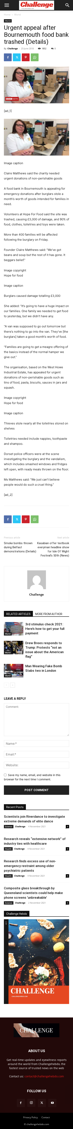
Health (8, 848)
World (17, 14)
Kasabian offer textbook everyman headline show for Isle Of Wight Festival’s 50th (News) (53, 549)
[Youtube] (52, 1103)
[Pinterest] (26, 57)
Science (8, 826)
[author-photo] (36, 589)
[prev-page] (6, 685)
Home (7, 14)
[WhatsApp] (35, 57)
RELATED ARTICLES (18, 614)
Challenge (12, 48)
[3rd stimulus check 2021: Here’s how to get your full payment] (13, 629)
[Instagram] (31, 1103)
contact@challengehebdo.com (44, 1076)
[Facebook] (8, 57)
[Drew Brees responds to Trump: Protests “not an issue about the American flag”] (13, 647)
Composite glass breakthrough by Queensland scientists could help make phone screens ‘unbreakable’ (33, 892)
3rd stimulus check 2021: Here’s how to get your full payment (44, 628)
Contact (45, 1117)
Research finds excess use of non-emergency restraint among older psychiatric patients (30, 865)
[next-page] (12, 685)
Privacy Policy (30, 1117)
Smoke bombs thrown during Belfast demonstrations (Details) (20, 547)
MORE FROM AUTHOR (48, 614)
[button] (6, 5)
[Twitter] (17, 57)
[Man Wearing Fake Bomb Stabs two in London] (13, 670)
